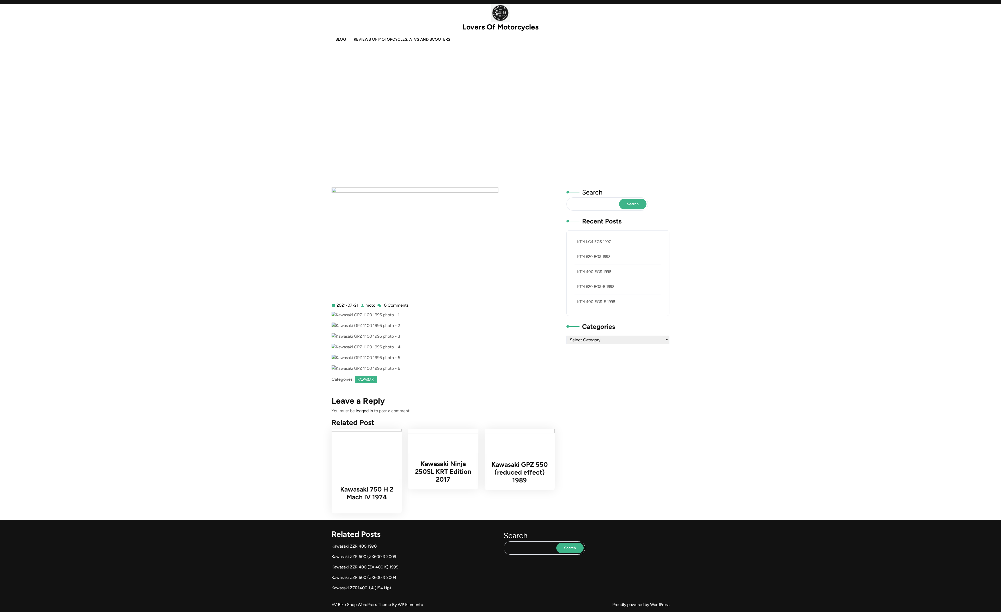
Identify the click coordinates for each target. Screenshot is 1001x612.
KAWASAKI (498, 125)
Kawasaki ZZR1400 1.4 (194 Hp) (361, 587)
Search (592, 192)
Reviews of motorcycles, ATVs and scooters (402, 39)
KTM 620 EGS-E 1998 (595, 286)
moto (370, 305)
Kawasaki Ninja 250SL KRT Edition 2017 (443, 471)
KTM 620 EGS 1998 (594, 256)
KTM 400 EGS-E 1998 (596, 301)
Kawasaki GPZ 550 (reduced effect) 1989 (519, 472)
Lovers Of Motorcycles (500, 26)
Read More (364, 454)
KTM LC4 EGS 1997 (594, 241)
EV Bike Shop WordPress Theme (362, 604)
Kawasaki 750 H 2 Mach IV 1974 (366, 493)
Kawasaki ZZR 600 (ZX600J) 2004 (364, 577)
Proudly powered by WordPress (640, 604)
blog (340, 39)
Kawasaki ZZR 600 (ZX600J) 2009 (364, 556)
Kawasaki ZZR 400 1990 (354, 546)
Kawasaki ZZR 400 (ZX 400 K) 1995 (365, 567)
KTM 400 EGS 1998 (594, 271)
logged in (364, 410)
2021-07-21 (348, 306)
